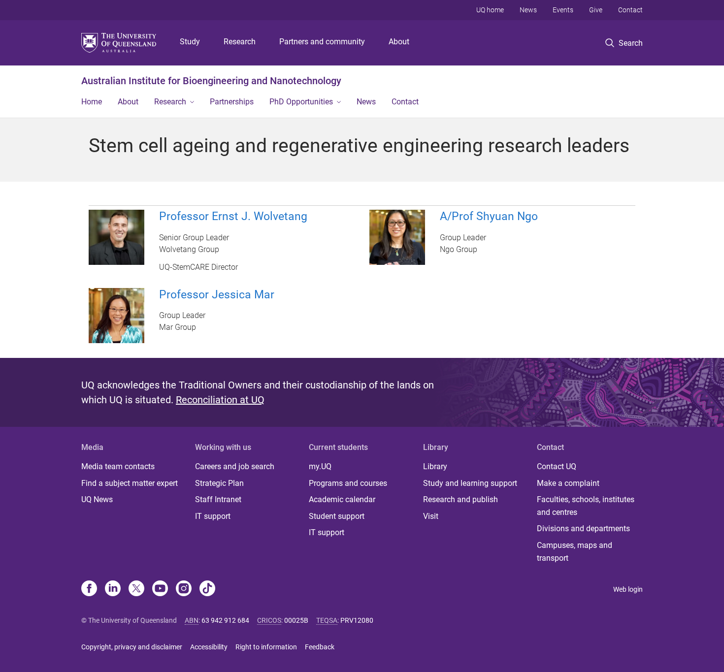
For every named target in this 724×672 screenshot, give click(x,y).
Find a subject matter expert (129, 483)
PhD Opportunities (301, 101)
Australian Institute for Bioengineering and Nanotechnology (211, 81)
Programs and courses (348, 483)
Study (190, 41)
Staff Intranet (218, 499)
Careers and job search (234, 466)
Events (563, 10)
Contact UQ (556, 466)
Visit (430, 516)
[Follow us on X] (136, 589)
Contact (630, 10)
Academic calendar (342, 499)
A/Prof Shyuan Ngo (489, 216)
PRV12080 (356, 620)
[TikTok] (207, 589)
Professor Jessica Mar (216, 294)
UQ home (490, 10)
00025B (296, 620)
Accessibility (209, 647)
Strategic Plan (219, 483)
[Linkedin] (113, 589)
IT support (212, 516)
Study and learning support (470, 483)
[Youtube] (160, 589)
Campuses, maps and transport (574, 552)
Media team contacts (118, 466)
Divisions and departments (583, 528)
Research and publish (460, 499)
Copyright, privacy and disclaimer (131, 647)
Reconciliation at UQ (220, 400)
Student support (336, 516)
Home (91, 101)
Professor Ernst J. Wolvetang (233, 216)
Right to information (266, 647)
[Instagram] (184, 589)
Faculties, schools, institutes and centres (585, 506)
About (399, 41)
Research (240, 41)
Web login (628, 589)
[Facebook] (89, 589)
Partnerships (232, 101)
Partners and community (322, 41)
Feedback (319, 647)
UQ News (97, 499)
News (528, 10)
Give (595, 10)
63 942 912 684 (225, 620)
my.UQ (320, 466)
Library (435, 466)
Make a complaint (568, 483)
